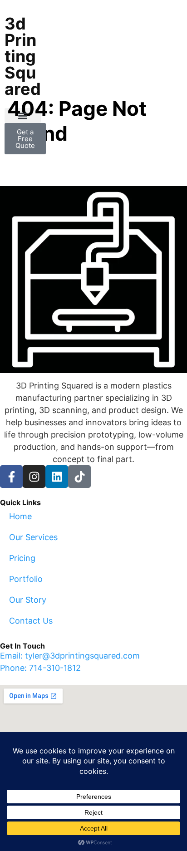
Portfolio (26, 579)
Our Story (27, 600)
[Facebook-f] (11, 476)
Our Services (33, 537)
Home (20, 516)
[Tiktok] (79, 476)
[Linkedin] (56, 476)
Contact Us (31, 620)
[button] (23, 115)
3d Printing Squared (23, 56)
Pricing (22, 558)
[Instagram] (34, 476)
